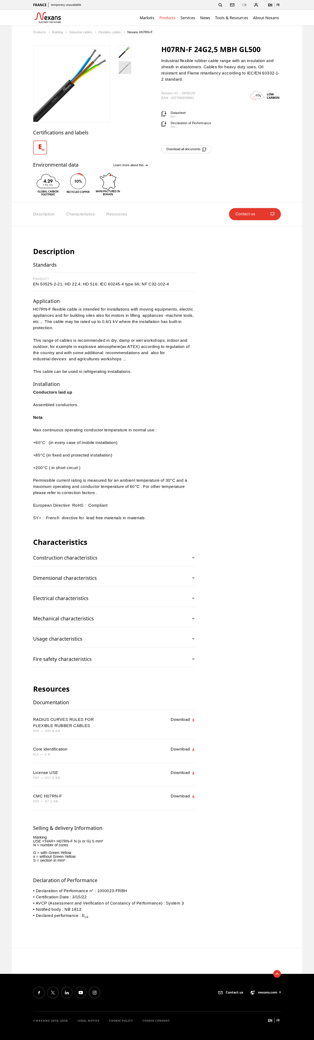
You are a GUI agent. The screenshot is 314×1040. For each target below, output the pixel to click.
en (270, 5)
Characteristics (80, 214)
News (205, 18)
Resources (116, 214)
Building (58, 32)
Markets (147, 18)
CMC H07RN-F (47, 796)
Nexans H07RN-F (140, 32)
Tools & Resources (231, 18)
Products (167, 18)
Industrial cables (81, 32)
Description (44, 214)
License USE (45, 772)
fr (278, 5)
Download (181, 719)
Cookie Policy (121, 1021)
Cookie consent (156, 1021)
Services (187, 18)
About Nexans (266, 18)
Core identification (50, 749)
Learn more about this (129, 165)
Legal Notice (89, 1021)
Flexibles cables (110, 32)
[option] (43, 147)
